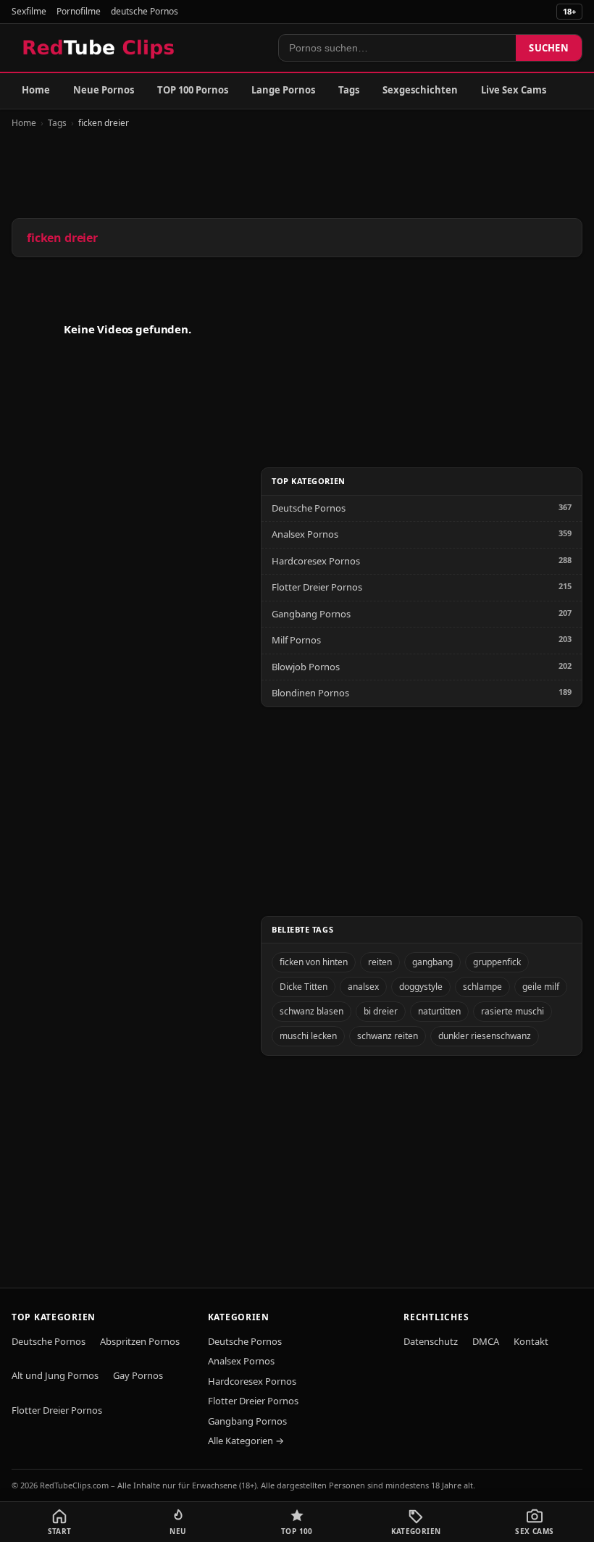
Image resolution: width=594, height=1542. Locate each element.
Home (36, 89)
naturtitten (439, 1011)
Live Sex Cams (513, 89)
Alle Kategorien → (246, 1440)
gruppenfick (497, 962)
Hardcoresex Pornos (316, 560)
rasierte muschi (512, 1011)
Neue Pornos (103, 89)
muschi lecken (308, 1036)
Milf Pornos (296, 639)
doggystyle (421, 986)
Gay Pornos (138, 1375)
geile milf (540, 986)
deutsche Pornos (144, 11)
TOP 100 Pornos (192, 89)
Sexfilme (29, 11)
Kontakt (531, 1341)
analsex (363, 986)
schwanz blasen (311, 1011)
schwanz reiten (387, 1036)
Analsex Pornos (305, 534)
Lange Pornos (283, 89)
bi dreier (381, 1011)
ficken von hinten (314, 962)
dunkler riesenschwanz (484, 1036)
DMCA (485, 1341)
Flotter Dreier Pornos (317, 586)
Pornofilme (79, 11)
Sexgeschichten (420, 89)
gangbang (432, 962)
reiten (380, 962)
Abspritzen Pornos (140, 1341)
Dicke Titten (303, 986)
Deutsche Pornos (309, 507)
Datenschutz (430, 1341)
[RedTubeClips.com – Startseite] (100, 48)
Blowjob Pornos (306, 666)
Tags (348, 89)
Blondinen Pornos (310, 692)
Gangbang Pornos (311, 613)
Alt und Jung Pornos (55, 1375)
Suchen (549, 47)
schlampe (482, 986)
